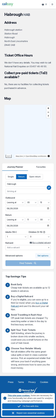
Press (10, 382)
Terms (21, 382)
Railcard (9, 243)
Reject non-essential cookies (31, 413)
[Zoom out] (48, 112)
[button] (52, 4)
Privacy (32, 382)
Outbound (10, 198)
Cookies (44, 382)
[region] (28, 132)
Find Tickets (26, 263)
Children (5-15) (36, 232)
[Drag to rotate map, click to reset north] (48, 116)
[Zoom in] (48, 108)
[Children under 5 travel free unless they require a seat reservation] (44, 232)
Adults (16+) (11, 232)
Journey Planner (15, 167)
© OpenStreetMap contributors (35, 156)
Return (8, 215)
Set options (43, 255)
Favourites (41, 167)
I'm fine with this (30, 406)
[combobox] (28, 184)
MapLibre (19, 156)
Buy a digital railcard (41, 242)
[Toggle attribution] (48, 156)
